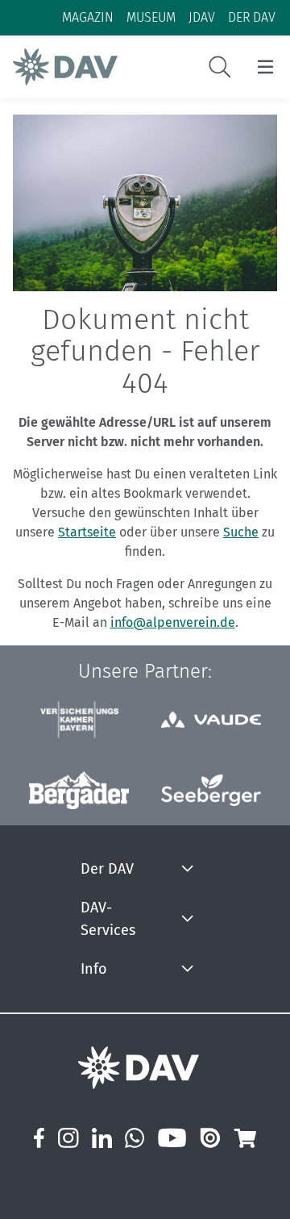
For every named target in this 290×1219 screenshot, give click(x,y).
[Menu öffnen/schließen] (265, 67)
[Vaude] (211, 719)
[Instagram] (67, 1138)
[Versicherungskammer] (79, 720)
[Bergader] (79, 790)
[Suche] (220, 67)
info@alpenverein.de (172, 622)
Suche (241, 532)
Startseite (87, 532)
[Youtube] (172, 1138)
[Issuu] (210, 1138)
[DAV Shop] (244, 1138)
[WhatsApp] (135, 1138)
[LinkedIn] (102, 1138)
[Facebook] (39, 1138)
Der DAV (107, 869)
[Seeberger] (211, 790)
